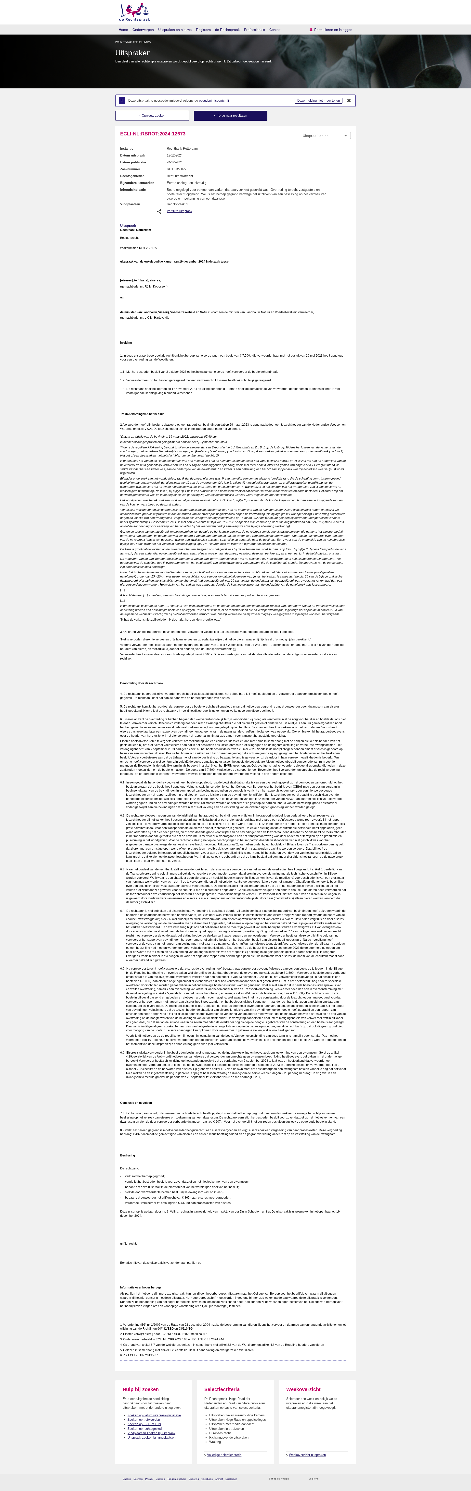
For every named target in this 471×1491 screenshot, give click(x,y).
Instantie (126, 148)
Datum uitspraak (132, 155)
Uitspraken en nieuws (175, 30)
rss (293, 1478)
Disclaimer (231, 1479)
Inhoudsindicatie (133, 190)
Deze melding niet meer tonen (318, 100)
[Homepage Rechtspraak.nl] (133, 11)
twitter (322, 1478)
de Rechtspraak (227, 30)
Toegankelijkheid (176, 1479)
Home (123, 30)
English (127, 1479)
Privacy (149, 1479)
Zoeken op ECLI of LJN (144, 1424)
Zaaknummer (130, 169)
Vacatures (207, 1479)
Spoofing (194, 1479)
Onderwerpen (143, 30)
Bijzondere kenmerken (137, 183)
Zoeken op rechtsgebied (145, 1429)
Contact (275, 30)
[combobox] (325, 135)
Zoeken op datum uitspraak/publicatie (154, 1415)
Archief (219, 1479)
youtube (348, 1478)
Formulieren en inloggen (333, 30)
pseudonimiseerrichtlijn (215, 100)
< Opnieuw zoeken (152, 115)
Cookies (160, 1479)
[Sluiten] (349, 101)
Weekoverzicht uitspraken (307, 1455)
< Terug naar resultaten (230, 115)
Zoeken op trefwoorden (144, 1419)
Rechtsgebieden (132, 176)
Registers (203, 30)
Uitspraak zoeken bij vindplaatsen (151, 1437)
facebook (329, 1478)
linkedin (341, 1478)
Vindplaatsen (130, 204)
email (299, 1478)
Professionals (254, 30)
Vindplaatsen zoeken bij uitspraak (151, 1433)
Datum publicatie (133, 162)
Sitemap (138, 1479)
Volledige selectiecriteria (224, 1455)
